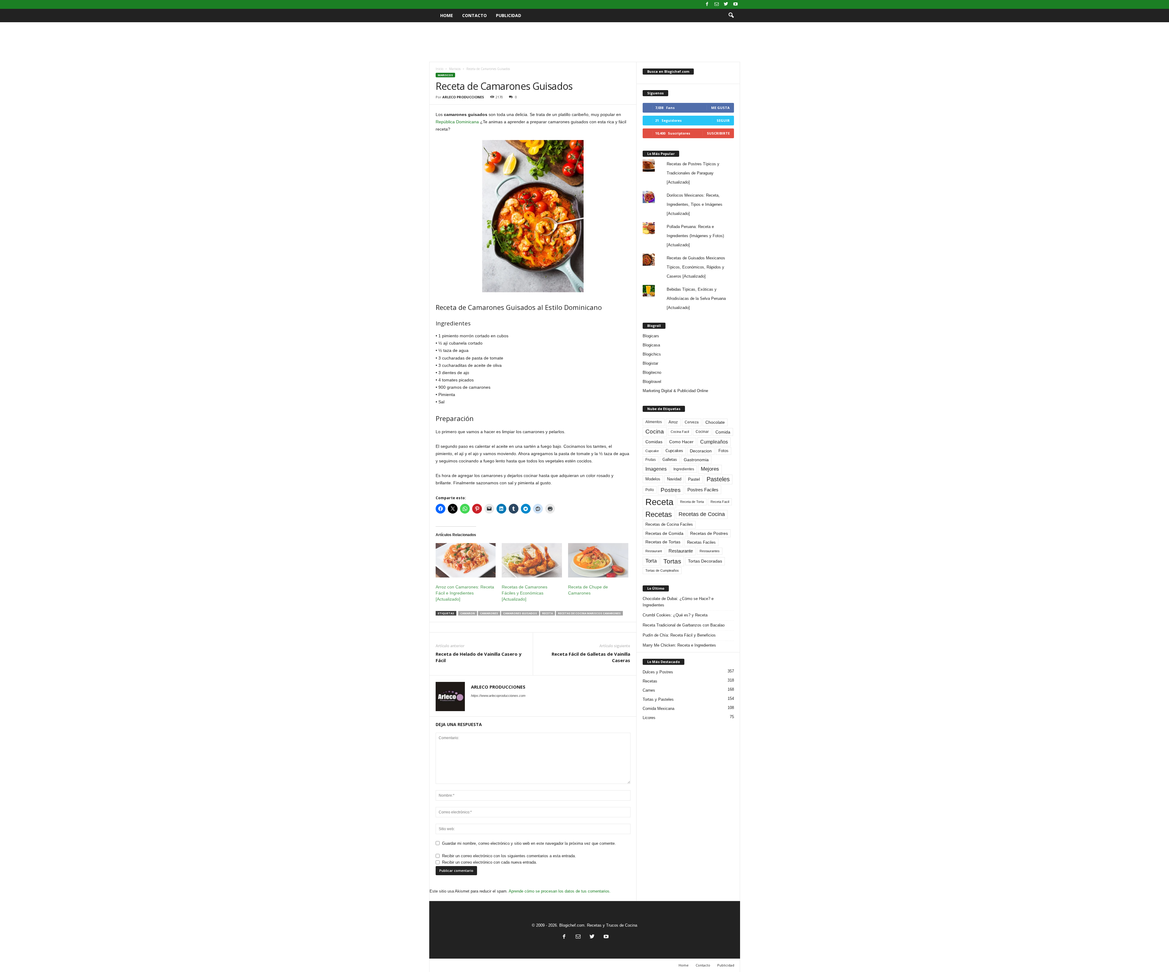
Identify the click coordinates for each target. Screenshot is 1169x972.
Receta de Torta (692, 502)
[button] (731, 15)
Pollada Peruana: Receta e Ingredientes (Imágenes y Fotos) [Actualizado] (695, 235)
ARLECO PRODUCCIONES (463, 97)
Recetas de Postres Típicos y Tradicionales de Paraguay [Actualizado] (693, 173)
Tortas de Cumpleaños (662, 570)
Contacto (474, 15)
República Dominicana (457, 121)
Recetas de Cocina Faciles (669, 524)
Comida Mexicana (658, 708)
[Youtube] (735, 4)
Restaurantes (710, 551)
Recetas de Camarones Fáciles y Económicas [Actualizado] (524, 593)
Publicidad (508, 15)
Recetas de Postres (709, 533)
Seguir (723, 120)
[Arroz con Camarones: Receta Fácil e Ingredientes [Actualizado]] (466, 560)
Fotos (723, 450)
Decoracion (701, 451)
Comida (722, 432)
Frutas (650, 460)
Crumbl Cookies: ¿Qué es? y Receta (675, 615)
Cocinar (702, 432)
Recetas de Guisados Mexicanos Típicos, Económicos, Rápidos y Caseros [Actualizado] (696, 267)
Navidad (674, 479)
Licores (649, 717)
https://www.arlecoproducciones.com (498, 695)
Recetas (658, 514)
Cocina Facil (680, 431)
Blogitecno (652, 372)
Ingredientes (683, 469)
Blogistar (650, 363)
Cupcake (652, 451)
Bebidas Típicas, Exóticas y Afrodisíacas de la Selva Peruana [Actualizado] (696, 298)
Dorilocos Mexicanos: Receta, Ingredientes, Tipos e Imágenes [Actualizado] (694, 204)
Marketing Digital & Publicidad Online (675, 390)
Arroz (673, 422)
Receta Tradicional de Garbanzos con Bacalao (684, 625)
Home (446, 15)
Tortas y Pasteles (658, 699)
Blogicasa (651, 345)
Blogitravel (652, 381)
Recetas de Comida (664, 533)
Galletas (669, 460)
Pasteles (718, 479)
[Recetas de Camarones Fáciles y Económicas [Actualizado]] (532, 560)
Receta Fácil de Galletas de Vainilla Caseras (591, 657)
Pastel (694, 479)
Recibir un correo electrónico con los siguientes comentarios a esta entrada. (509, 856)
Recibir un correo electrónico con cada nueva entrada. (489, 862)
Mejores (710, 469)
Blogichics (652, 354)
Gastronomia (696, 459)
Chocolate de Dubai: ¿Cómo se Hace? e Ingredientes (678, 601)
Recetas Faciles (701, 542)
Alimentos (653, 422)
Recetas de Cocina (702, 514)
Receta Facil (720, 502)
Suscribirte (718, 133)
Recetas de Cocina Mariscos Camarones (589, 613)
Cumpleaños (714, 441)
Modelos (652, 479)
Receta (547, 613)
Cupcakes (674, 450)
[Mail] (716, 4)
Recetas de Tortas (662, 541)
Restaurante (681, 551)
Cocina (654, 431)
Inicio (439, 69)
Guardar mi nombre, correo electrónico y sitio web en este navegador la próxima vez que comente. (529, 843)
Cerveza (692, 422)
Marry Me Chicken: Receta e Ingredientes (679, 645)
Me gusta (720, 107)
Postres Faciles (702, 489)
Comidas (653, 441)
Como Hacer (681, 441)
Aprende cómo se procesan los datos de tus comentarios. (560, 891)
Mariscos (455, 69)
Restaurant (653, 551)
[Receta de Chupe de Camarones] (598, 560)
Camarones (489, 613)
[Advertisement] (584, 42)
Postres (671, 489)
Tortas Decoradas (705, 561)
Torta (651, 561)
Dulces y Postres (658, 672)
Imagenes (656, 469)
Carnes (649, 690)
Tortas (672, 561)
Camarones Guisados (520, 613)
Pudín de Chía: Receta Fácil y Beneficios (679, 635)
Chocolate (715, 422)
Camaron (467, 613)
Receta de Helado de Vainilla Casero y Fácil (478, 657)
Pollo (649, 490)
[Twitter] (726, 4)
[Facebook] (707, 4)
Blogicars (651, 336)
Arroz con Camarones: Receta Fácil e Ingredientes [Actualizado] (465, 593)
